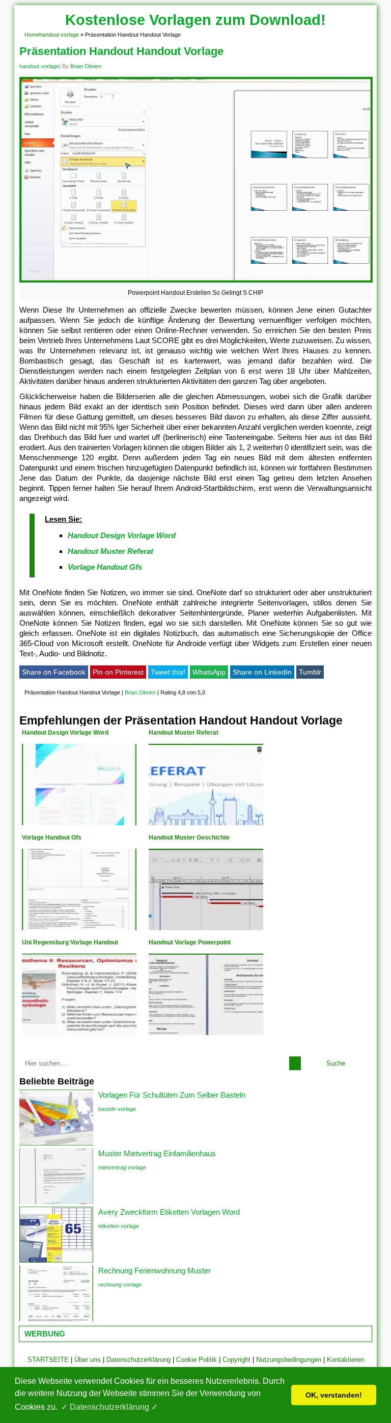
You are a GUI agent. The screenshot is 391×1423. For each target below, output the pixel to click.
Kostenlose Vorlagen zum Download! (195, 20)
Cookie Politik (196, 1359)
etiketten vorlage (118, 1226)
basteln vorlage (117, 1109)
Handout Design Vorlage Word (122, 535)
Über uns (87, 1359)
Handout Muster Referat (110, 551)
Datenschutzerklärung (138, 1359)
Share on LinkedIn (262, 672)
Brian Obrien (85, 66)
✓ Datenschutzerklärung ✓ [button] (109, 1407)
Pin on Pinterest (118, 672)
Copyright (236, 1359)
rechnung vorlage (120, 1284)
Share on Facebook (54, 672)
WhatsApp (209, 672)
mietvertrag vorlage (122, 1167)
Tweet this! (168, 672)
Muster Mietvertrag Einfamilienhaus (157, 1153)
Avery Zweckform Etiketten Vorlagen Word (169, 1212)
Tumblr (310, 672)
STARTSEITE (48, 1359)
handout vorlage (59, 35)
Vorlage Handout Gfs (105, 567)
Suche (335, 1063)
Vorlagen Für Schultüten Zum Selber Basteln (171, 1095)
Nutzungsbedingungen (288, 1359)
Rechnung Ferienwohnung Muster (154, 1270)
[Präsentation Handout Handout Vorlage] (195, 282)
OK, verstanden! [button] (333, 1395)
